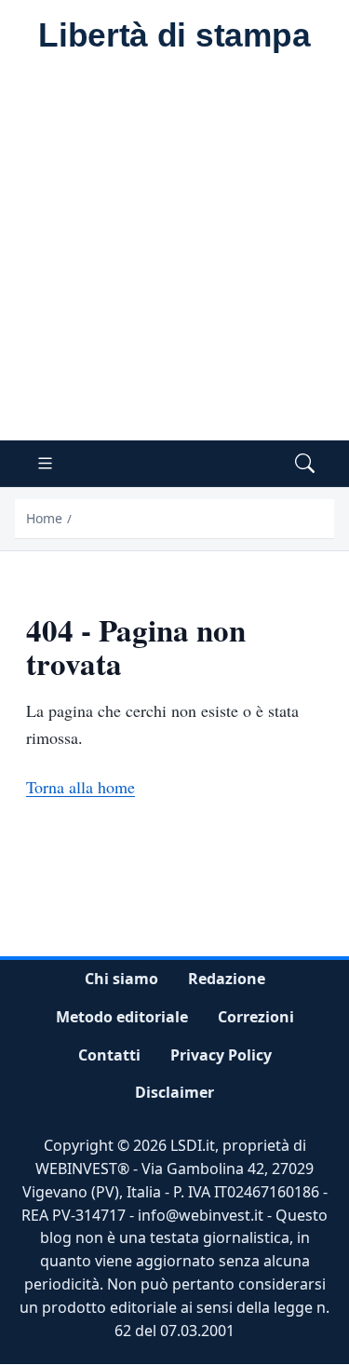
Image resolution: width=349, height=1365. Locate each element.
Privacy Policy (221, 1055)
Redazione (226, 978)
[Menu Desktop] (45, 464)
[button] (305, 464)
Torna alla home (80, 787)
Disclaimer (174, 1093)
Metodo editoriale (122, 1017)
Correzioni (256, 1017)
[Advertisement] (174, 256)
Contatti (109, 1055)
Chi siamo (121, 978)
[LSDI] (174, 36)
